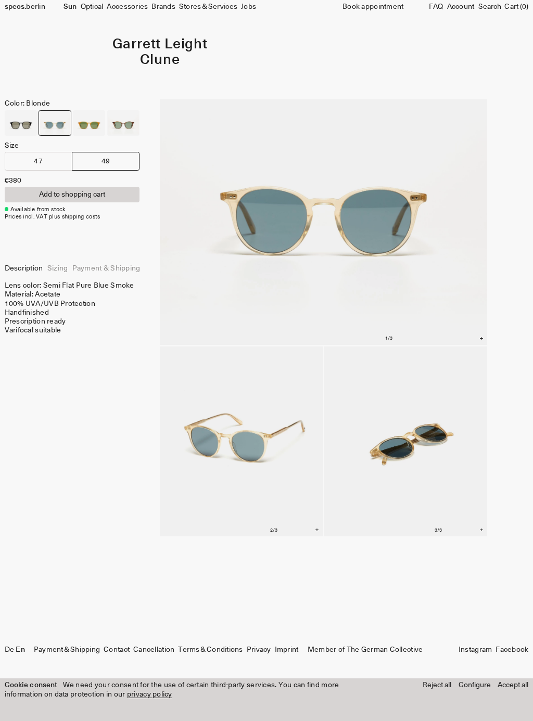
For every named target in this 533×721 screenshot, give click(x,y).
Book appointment (372, 6)
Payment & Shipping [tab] (106, 268)
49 (105, 161)
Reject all (437, 685)
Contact (117, 649)
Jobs (248, 6)
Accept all (513, 685)
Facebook (512, 649)
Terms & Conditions (210, 649)
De (10, 649)
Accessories (127, 6)
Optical (92, 6)
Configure (475, 685)
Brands (163, 6)
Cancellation (153, 649)
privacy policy (149, 694)
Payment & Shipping (67, 649)
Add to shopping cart (72, 194)
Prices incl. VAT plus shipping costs (52, 217)
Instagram (475, 649)
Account (461, 6)
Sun (70, 6)
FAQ (436, 6)
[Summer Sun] (89, 123)
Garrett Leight (160, 44)
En (20, 649)
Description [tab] (24, 268)
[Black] (21, 123)
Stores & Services (208, 6)
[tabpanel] (72, 307)
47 (38, 161)
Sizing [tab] (57, 268)
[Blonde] (55, 123)
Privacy (259, 649)
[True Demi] (123, 123)
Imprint (287, 649)
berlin (25, 6)
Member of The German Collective (365, 649)
